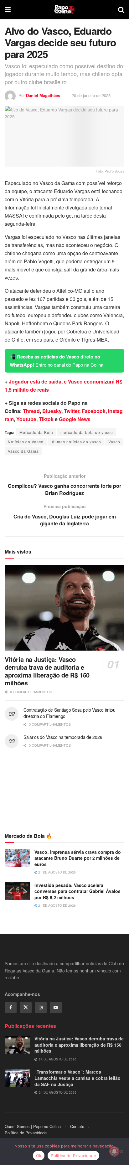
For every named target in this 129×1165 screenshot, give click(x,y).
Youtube (26, 419)
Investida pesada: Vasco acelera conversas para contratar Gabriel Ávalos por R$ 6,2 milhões (77, 891)
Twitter (71, 411)
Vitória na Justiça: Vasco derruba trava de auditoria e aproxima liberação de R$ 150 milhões (47, 671)
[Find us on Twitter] (26, 1007)
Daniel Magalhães (43, 95)
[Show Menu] (8, 9)
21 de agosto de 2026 (56, 872)
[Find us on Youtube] (56, 1007)
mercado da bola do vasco (86, 432)
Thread (31, 411)
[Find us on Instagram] (41, 1007)
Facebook (94, 411)
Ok (39, 1155)
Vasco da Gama (23, 451)
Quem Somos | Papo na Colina (33, 1126)
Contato (77, 1126)
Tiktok (46, 419)
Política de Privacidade (26, 1133)
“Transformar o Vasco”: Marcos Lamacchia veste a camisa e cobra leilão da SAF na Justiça (77, 1078)
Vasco (114, 441)
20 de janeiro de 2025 (91, 95)
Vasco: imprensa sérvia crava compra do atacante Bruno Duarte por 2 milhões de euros (77, 858)
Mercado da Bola (36, 432)
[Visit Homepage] (64, 9)
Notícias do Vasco (26, 441)
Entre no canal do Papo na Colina (69, 364)
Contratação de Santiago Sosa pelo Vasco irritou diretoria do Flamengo (69, 713)
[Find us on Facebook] (11, 1007)
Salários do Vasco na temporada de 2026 (62, 737)
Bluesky (51, 411)
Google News (74, 419)
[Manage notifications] (114, 1151)
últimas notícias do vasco (76, 441)
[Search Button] (121, 9)
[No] (121, 1151)
